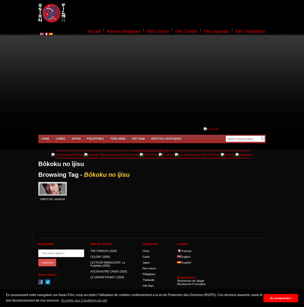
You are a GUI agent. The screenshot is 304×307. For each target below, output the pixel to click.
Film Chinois (158, 31)
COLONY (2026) (100, 256)
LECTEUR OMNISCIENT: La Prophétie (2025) (107, 264)
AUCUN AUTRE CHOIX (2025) (108, 271)
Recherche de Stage (190, 280)
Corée (60, 138)
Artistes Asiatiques (124, 31)
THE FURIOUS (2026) (103, 251)
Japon (76, 138)
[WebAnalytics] (185, 271)
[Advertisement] (168, 13)
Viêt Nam (138, 138)
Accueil (94, 31)
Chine (45, 138)
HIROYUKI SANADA (52, 199)
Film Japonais (216, 31)
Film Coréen (186, 31)
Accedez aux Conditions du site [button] (84, 300)
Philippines (95, 138)
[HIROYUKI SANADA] (52, 189)
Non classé (149, 268)
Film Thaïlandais (250, 31)
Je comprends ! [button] (281, 298)
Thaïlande (118, 138)
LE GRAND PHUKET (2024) (107, 277)
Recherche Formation (191, 284)
